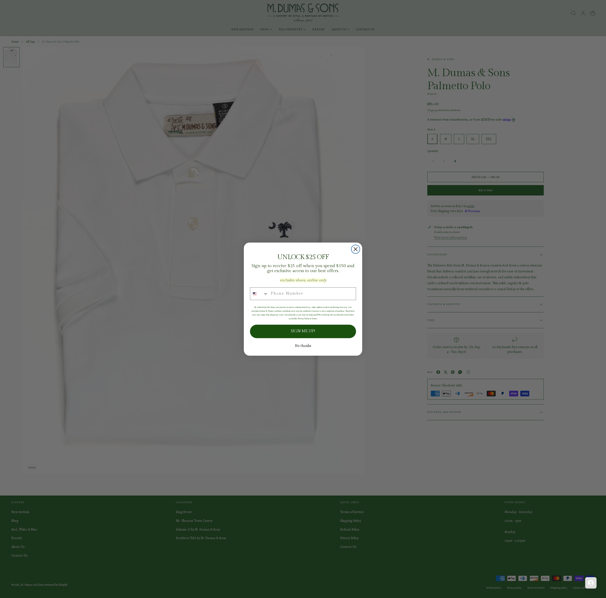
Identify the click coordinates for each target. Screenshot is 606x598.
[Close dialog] (355, 249)
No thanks (303, 345)
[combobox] (259, 294)
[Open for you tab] (591, 583)
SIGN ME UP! (303, 331)
